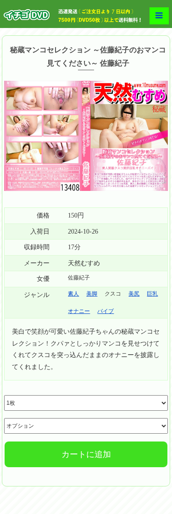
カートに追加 (86, 454)
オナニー (79, 311)
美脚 (91, 294)
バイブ (105, 311)
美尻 (133, 294)
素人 (73, 294)
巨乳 (152, 294)
